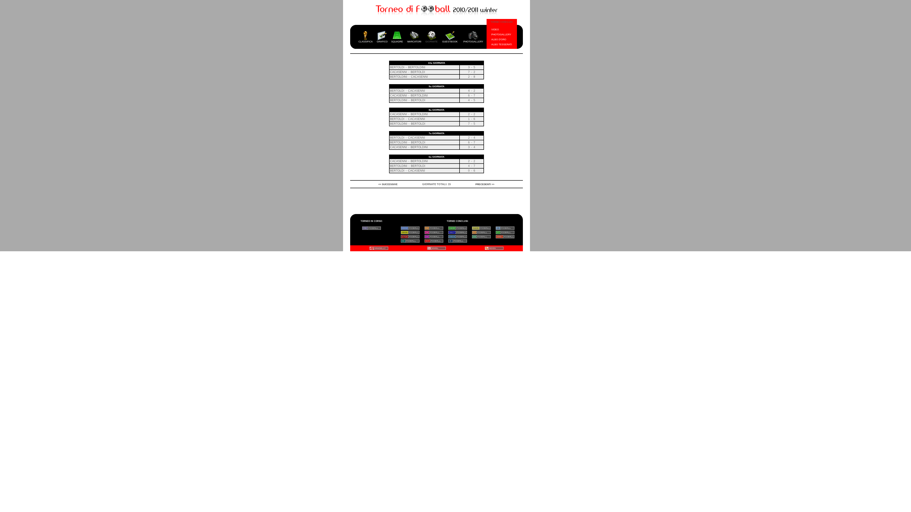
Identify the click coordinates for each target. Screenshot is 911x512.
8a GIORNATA (436, 110)
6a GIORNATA (436, 156)
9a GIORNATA (436, 86)
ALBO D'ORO (498, 39)
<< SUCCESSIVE (388, 184)
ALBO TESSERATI (501, 44)
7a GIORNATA (436, 133)
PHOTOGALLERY (501, 34)
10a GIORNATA (436, 63)
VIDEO (495, 29)
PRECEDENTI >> (484, 184)
